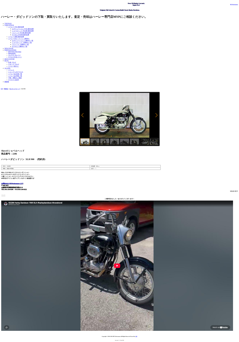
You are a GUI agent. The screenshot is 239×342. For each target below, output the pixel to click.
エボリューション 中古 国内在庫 (23, 29)
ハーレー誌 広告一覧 (15, 74)
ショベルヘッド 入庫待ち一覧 (22, 42)
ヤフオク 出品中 (13, 80)
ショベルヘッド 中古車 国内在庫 (23, 31)
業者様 (6, 82)
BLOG (6, 60)
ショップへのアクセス (15, 72)
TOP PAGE (8, 23)
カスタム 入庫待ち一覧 (19, 46)
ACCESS (7, 68)
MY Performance (234, 4)
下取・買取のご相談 (15, 78)
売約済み (6, 88)
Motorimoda (11, 53)
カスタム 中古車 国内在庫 (20, 35)
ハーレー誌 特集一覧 (15, 76)
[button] (82, 115)
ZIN (136, 336)
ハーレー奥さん (13, 66)
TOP (2, 88)
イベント (11, 70)
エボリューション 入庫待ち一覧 (22, 40)
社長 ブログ (12, 62)
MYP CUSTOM (9, 59)
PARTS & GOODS (10, 50)
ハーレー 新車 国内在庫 (16, 36)
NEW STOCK (8, 48)
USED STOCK (9, 25)
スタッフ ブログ (13, 64)
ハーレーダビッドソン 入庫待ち (19, 38)
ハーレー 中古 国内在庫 (16, 27)
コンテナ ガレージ (14, 55)
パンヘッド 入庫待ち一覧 (20, 44)
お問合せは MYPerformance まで (12, 183)
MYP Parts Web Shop (14, 51)
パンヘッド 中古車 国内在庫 (21, 33)
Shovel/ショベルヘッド (15, 88)
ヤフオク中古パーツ (15, 57)
